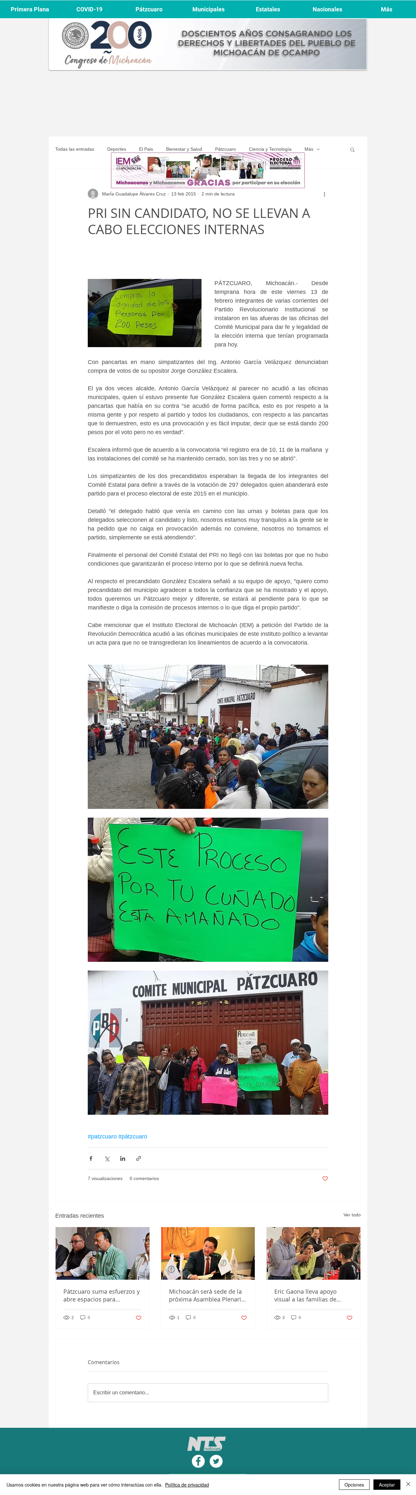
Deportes (116, 149)
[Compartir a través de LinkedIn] (123, 1158)
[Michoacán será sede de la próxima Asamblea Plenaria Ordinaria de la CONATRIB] (208, 1253)
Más (309, 149)
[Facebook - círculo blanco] (198, 1461)
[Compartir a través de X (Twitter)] (107, 1158)
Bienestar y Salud (184, 149)
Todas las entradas (74, 149)
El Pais (146, 149)
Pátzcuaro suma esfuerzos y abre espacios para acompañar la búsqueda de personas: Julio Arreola (101, 1295)
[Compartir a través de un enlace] (139, 1158)
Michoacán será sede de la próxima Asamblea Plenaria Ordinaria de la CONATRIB (206, 1295)
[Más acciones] (324, 194)
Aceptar (387, 1484)
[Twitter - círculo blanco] (216, 1461)
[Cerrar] (408, 1484)
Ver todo (352, 1214)
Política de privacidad (187, 1484)
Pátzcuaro (225, 149)
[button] (352, 149)
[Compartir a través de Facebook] (91, 1158)
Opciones (354, 1484)
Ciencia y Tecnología (270, 149)
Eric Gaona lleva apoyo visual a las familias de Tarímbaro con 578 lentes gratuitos (309, 1295)
